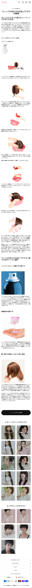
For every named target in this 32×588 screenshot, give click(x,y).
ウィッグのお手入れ (16, 8)
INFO (15, 570)
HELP (15, 567)
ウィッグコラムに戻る (17, 412)
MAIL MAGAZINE (15, 574)
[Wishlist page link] (19, 2)
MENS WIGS (15, 563)
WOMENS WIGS (15, 560)
